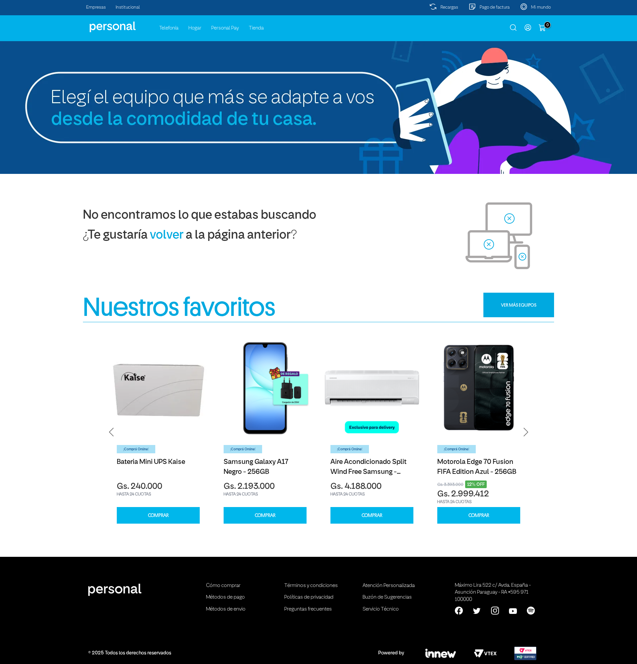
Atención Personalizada (389, 585)
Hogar (194, 28)
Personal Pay (225, 28)
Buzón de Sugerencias (387, 597)
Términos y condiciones (311, 585)
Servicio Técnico (381, 609)
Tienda (256, 28)
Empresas (96, 7)
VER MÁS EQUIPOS (518, 305)
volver (166, 235)
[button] (111, 432)
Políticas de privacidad (308, 597)
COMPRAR (158, 515)
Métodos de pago (225, 597)
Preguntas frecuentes (308, 609)
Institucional (128, 7)
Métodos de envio (226, 609)
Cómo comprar (223, 585)
